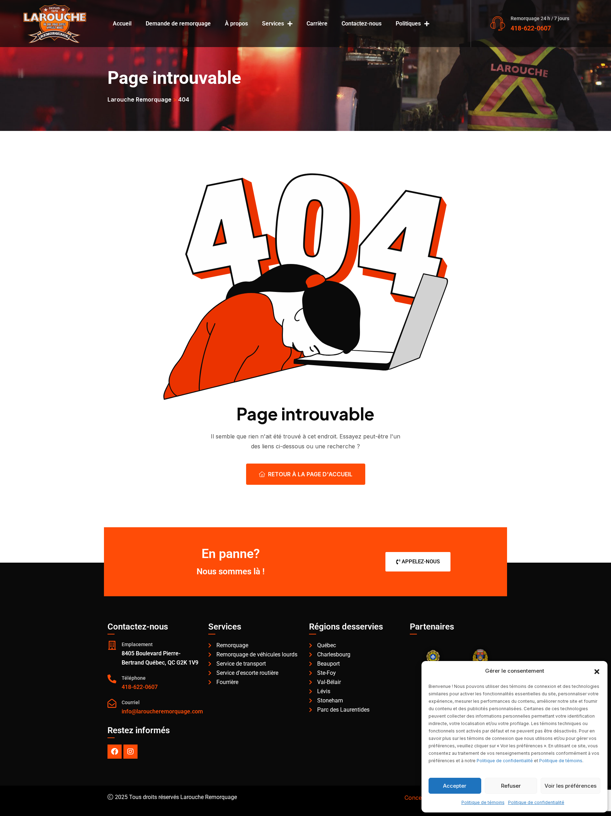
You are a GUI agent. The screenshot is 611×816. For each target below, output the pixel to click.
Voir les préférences (571, 785)
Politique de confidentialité (505, 760)
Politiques (408, 23)
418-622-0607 (531, 28)
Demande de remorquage (178, 23)
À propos (236, 23)
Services (273, 23)
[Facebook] (114, 752)
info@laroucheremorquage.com (162, 711)
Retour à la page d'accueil (310, 474)
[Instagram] (130, 752)
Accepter (454, 785)
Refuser (511, 785)
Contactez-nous (362, 23)
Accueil (122, 23)
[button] (596, 670)
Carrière (317, 23)
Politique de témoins (560, 760)
